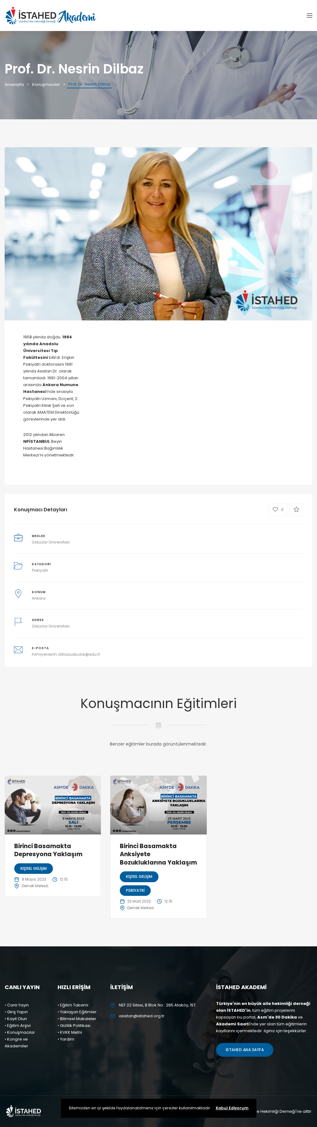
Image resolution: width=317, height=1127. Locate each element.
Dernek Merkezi (35, 885)
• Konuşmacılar (20, 1032)
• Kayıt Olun (16, 1019)
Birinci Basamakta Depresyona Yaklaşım (48, 850)
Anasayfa (14, 84)
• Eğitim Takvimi (73, 1005)
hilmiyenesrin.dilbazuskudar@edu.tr (66, 654)
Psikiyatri (40, 570)
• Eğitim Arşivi (18, 1025)
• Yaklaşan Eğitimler (77, 1012)
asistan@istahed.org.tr (141, 1016)
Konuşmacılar (46, 84)
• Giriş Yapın (16, 1012)
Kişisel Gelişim (33, 868)
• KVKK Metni (70, 1032)
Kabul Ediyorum (232, 1108)
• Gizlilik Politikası (74, 1025)
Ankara (39, 598)
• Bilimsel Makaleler (77, 1019)
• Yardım (66, 1039)
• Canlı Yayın (17, 1005)
